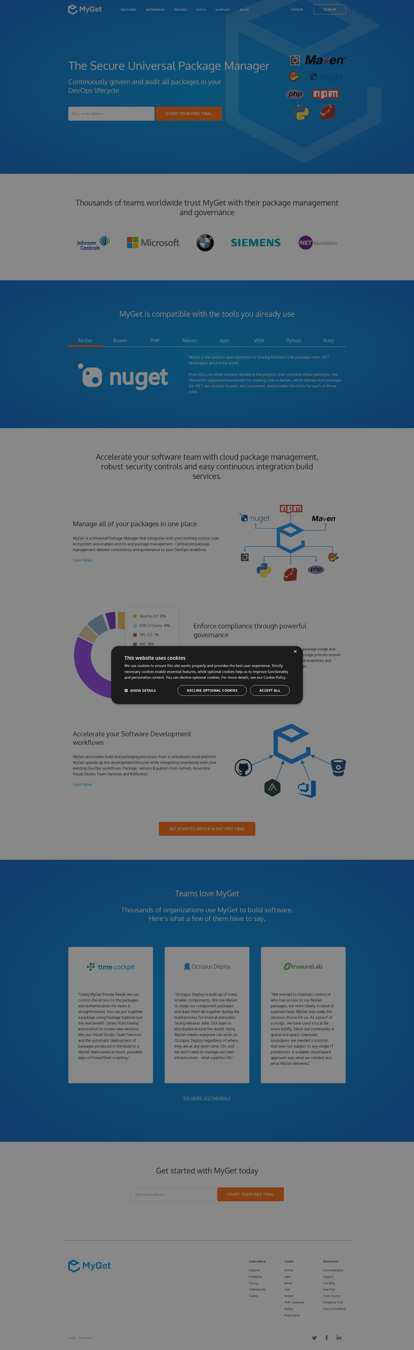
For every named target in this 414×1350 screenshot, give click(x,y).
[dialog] (207, 675)
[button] (140, 690)
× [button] (295, 651)
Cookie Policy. (275, 677)
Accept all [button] (269, 690)
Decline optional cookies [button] (212, 690)
